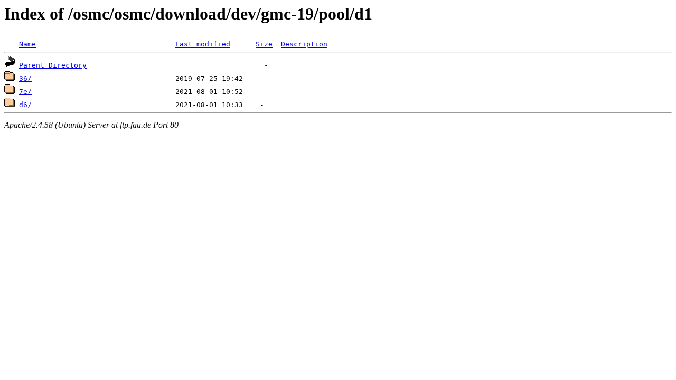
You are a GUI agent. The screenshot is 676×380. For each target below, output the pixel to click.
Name (27, 44)
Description (304, 44)
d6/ (25, 105)
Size (264, 44)
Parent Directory (53, 65)
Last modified (202, 44)
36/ (25, 78)
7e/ (25, 92)
